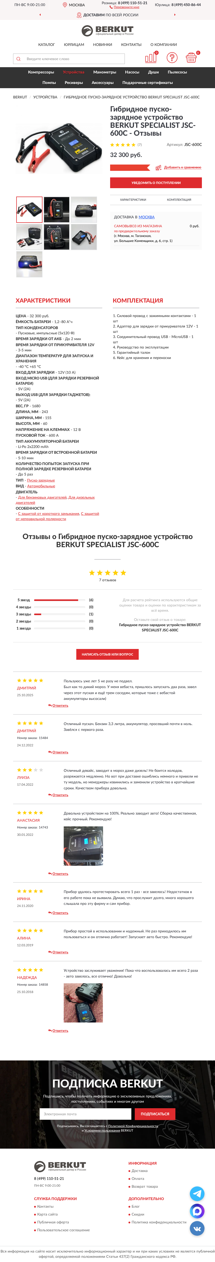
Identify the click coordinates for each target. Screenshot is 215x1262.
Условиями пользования (102, 1130)
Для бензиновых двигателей (42, 497)
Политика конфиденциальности (159, 1222)
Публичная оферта (53, 1222)
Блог (136, 1206)
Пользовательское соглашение (63, 1230)
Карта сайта (47, 1214)
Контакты (131, 45)
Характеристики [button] (133, 199)
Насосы (132, 72)
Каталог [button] (46, 45)
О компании (163, 45)
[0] (191, 57)
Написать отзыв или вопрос (107, 654)
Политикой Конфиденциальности (133, 1126)
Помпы (49, 83)
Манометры (104, 72)
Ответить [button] (60, 705)
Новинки (102, 45)
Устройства (73, 72)
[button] (124, 6)
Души (153, 72)
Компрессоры (41, 72)
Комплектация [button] (179, 199)
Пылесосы (177, 72)
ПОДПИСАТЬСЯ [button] (155, 1114)
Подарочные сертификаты (147, 83)
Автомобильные (41, 486)
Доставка (140, 1171)
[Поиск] (18, 59)
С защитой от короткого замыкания (48, 514)
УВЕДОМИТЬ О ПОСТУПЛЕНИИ (156, 182)
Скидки (138, 1214)
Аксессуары (103, 83)
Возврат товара (145, 1187)
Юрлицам (74, 45)
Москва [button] (147, 217)
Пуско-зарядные (41, 480)
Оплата (138, 1179)
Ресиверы (74, 83)
